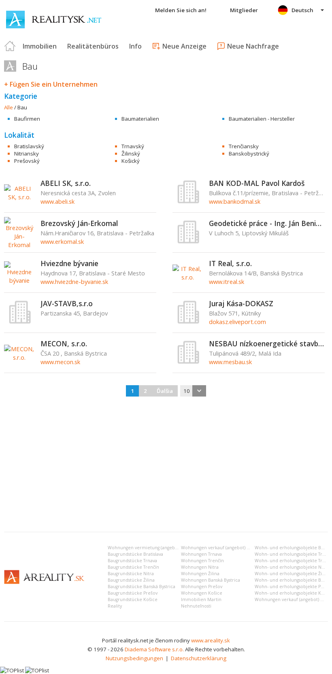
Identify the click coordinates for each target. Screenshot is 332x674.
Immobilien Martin (201, 599)
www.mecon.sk (60, 362)
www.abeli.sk (57, 201)
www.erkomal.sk (62, 241)
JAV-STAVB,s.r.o (66, 303)
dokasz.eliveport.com (237, 322)
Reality (115, 606)
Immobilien (40, 46)
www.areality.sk (210, 640)
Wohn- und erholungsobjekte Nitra (292, 567)
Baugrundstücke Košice (132, 599)
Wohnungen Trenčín (202, 560)
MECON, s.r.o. (63, 343)
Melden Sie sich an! (180, 10)
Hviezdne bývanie (69, 263)
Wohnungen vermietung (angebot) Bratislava (155, 547)
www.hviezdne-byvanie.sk (74, 281)
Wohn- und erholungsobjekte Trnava (293, 554)
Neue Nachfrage (253, 46)
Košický (130, 160)
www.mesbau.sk (230, 362)
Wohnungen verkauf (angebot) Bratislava (223, 547)
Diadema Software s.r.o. (154, 649)
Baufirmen (27, 118)
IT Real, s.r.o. (230, 263)
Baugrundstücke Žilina (131, 580)
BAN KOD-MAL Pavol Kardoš (256, 183)
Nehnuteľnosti (196, 606)
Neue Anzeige (184, 46)
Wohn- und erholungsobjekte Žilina (292, 573)
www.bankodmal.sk (234, 201)
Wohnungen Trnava (201, 554)
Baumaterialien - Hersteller (262, 118)
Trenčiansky (244, 146)
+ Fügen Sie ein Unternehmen (51, 84)
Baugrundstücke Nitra (131, 573)
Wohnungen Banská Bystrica (210, 580)
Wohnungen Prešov (201, 586)
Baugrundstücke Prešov (132, 593)
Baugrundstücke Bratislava (135, 554)
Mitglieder (244, 10)
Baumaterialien (140, 118)
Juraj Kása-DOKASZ (241, 303)
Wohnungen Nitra (200, 567)
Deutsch (302, 10)
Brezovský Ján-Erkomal (79, 223)
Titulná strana (10, 46)
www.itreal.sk (226, 281)
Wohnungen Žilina (200, 573)
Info (135, 46)
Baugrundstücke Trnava (132, 560)
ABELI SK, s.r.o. (65, 183)
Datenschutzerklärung (198, 658)
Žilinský (130, 153)
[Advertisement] (166, 465)
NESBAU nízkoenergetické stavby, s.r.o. (267, 343)
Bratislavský (29, 146)
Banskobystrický (249, 153)
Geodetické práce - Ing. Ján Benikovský (267, 223)
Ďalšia (165, 391)
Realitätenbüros (93, 46)
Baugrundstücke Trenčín (133, 567)
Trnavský (132, 146)
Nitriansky (26, 153)
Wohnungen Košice (201, 593)
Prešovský (27, 160)
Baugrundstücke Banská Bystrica (141, 586)
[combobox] (193, 391)
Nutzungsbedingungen (134, 658)
